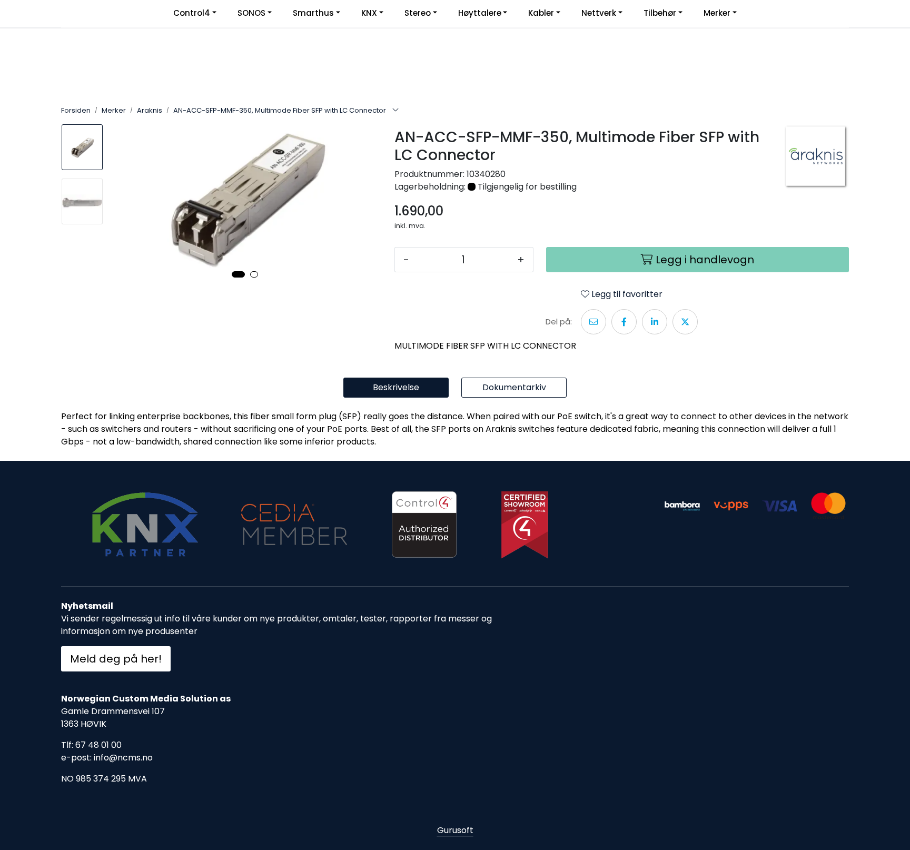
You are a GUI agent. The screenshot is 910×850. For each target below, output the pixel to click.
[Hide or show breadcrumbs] (395, 110)
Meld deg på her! (116, 658)
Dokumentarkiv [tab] (514, 387)
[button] (238, 274)
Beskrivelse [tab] (396, 387)
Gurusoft (455, 830)
